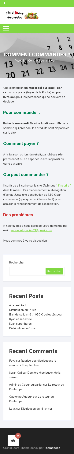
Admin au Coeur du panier (26, 384)
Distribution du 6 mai (22, 328)
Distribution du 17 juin (22, 310)
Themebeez (52, 448)
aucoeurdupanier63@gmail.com (31, 230)
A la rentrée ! (17, 305)
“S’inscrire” (63, 185)
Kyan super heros (20, 323)
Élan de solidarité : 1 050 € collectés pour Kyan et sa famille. (35, 317)
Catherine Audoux (20, 396)
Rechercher (16, 262)
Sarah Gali (15, 372)
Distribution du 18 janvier (36, 408)
